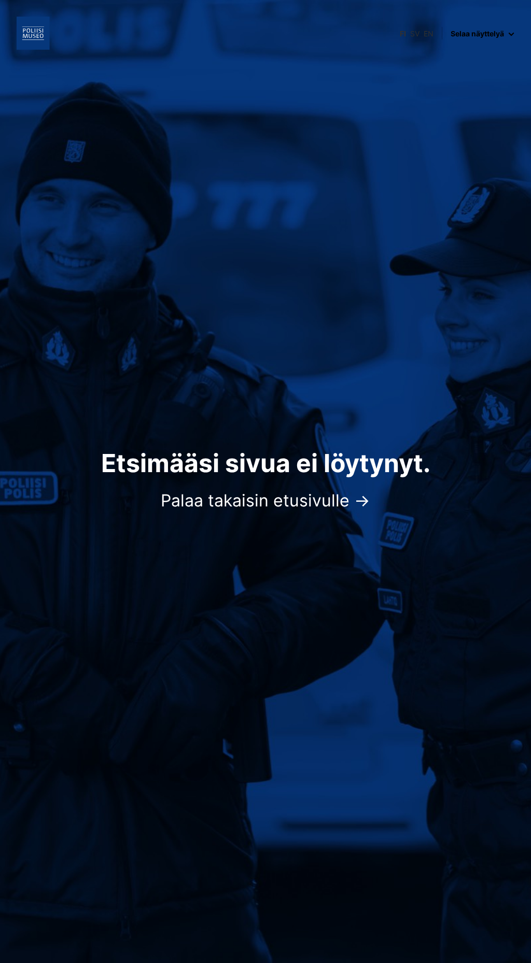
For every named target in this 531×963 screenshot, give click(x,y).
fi (403, 33)
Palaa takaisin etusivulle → (265, 500)
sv (415, 33)
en (429, 33)
